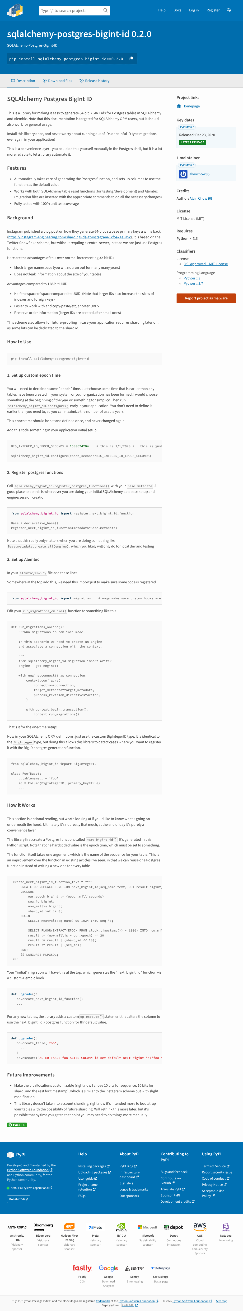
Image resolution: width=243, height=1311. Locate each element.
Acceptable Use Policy (213, 1193)
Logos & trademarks (134, 1189)
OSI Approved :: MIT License (206, 264)
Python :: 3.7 (193, 283)
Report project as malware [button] (206, 298)
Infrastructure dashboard (130, 1175)
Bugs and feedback (174, 1171)
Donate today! (18, 1199)
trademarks (103, 1301)
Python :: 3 (192, 278)
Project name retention (88, 1187)
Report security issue (217, 1172)
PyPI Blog (126, 1166)
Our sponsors (129, 1195)
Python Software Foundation (28, 1169)
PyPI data (186, 127)
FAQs (81, 1195)
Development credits (176, 1201)
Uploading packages (92, 1172)
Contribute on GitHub (171, 1181)
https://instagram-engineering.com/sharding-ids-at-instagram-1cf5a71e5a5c (69, 237)
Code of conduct (214, 1178)
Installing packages (92, 1166)
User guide (85, 1178)
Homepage (191, 106)
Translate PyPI (171, 1189)
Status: (30, 1188)
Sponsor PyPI (170, 1195)
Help (162, 10)
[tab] (23, 80)
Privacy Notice (212, 1184)
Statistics (126, 1183)
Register (213, 10)
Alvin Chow (198, 198)
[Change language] (229, 10)
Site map (221, 1301)
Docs (177, 10)
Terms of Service (214, 1166)
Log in (194, 10)
